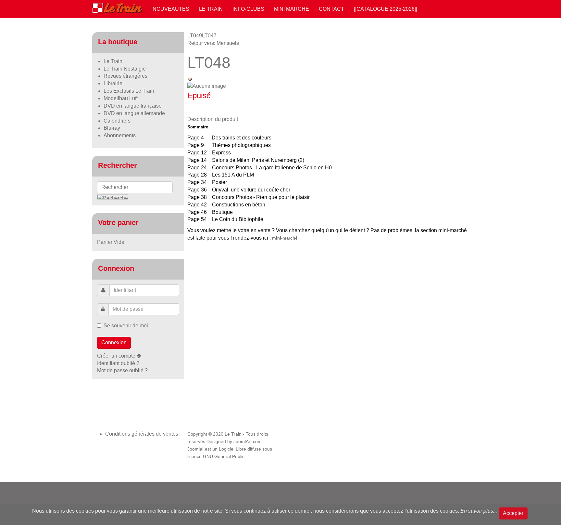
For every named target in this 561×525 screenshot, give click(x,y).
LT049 (194, 35)
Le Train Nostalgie (125, 69)
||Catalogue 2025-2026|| (385, 9)
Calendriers (117, 121)
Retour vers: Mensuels (213, 43)
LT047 (209, 35)
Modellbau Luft (121, 98)
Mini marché (291, 9)
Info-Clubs (248, 9)
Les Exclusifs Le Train (129, 91)
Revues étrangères (125, 76)
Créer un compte (117, 356)
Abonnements (120, 135)
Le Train (211, 9)
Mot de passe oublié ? (122, 370)
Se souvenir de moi (126, 325)
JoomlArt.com (247, 441)
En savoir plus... (478, 511)
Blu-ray (112, 128)
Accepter (513, 513)
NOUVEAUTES (171, 9)
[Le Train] (117, 7)
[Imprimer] (190, 78)
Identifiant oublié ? (118, 363)
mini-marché (284, 238)
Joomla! (195, 449)
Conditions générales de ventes (141, 434)
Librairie (113, 83)
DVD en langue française (133, 106)
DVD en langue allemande (134, 113)
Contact (331, 9)
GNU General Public (223, 456)
